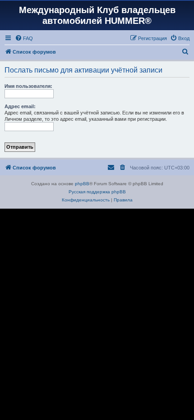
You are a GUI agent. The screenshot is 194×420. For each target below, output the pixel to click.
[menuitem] (24, 38)
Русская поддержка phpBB (97, 191)
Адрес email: (20, 106)
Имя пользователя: (28, 86)
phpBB (82, 183)
